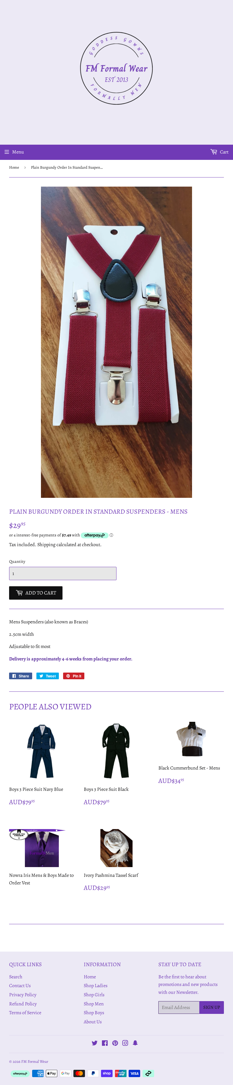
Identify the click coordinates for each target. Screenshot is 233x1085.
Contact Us (20, 985)
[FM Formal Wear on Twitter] (95, 1044)
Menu (18, 152)
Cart (223, 152)
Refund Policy (23, 1004)
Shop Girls (94, 994)
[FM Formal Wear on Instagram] (125, 1044)
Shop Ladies (95, 985)
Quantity (17, 561)
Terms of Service (25, 1012)
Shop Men (94, 1004)
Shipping (46, 544)
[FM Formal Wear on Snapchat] (135, 1044)
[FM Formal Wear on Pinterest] (115, 1044)
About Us (93, 1021)
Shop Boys (94, 1012)
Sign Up (211, 1007)
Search (15, 976)
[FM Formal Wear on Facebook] (105, 1044)
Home (14, 167)
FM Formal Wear (34, 1061)
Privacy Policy (22, 994)
